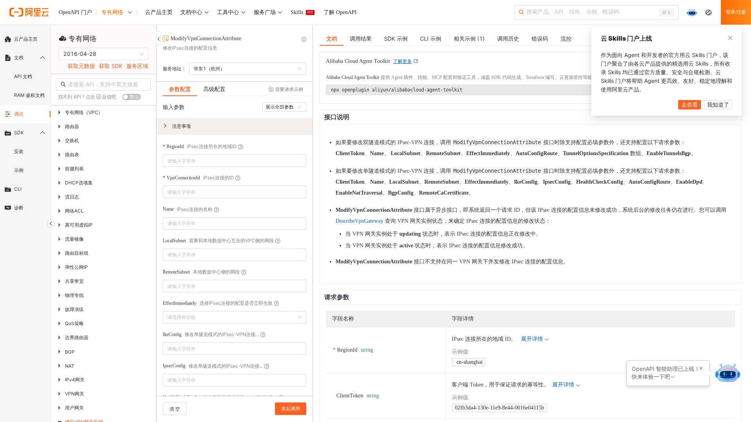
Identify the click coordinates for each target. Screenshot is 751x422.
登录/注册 (736, 12)
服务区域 (137, 66)
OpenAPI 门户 (75, 12)
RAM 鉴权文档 (29, 95)
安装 (18, 151)
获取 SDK (110, 66)
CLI (18, 189)
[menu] (25, 123)
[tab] (180, 89)
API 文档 (23, 76)
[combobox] (229, 160)
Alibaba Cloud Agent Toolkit (352, 77)
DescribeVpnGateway (359, 221)
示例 (18, 170)
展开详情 (532, 339)
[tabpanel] (234, 249)
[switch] (131, 97)
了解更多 (402, 61)
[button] (234, 126)
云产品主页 (26, 39)
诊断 (18, 208)
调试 (18, 114)
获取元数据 (81, 66)
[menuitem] (25, 39)
